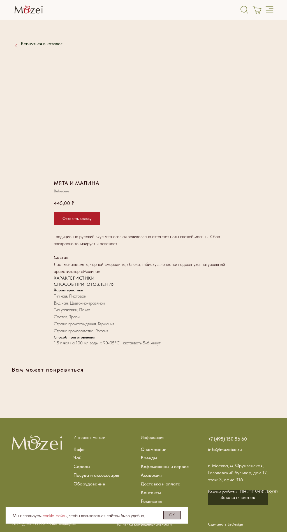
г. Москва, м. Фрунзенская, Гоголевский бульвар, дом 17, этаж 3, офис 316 (238, 472)
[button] (77, 218)
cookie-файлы (55, 515)
